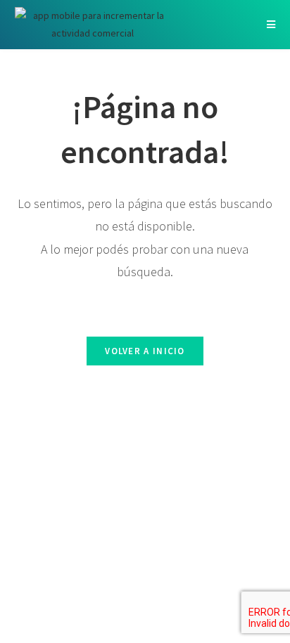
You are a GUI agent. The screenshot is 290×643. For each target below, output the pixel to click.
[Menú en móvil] (271, 24)
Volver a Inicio (145, 351)
